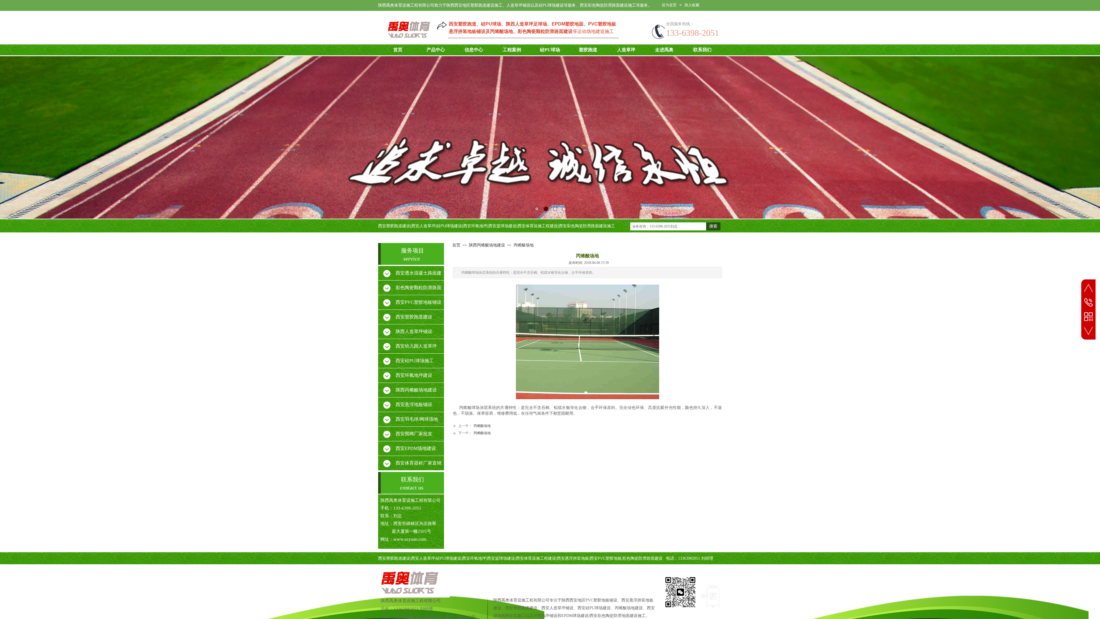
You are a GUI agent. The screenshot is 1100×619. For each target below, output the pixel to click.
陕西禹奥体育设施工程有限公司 (411, 600)
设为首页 (669, 5)
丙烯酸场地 (524, 245)
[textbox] (668, 226)
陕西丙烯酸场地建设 (487, 245)
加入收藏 (691, 5)
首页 (456, 245)
